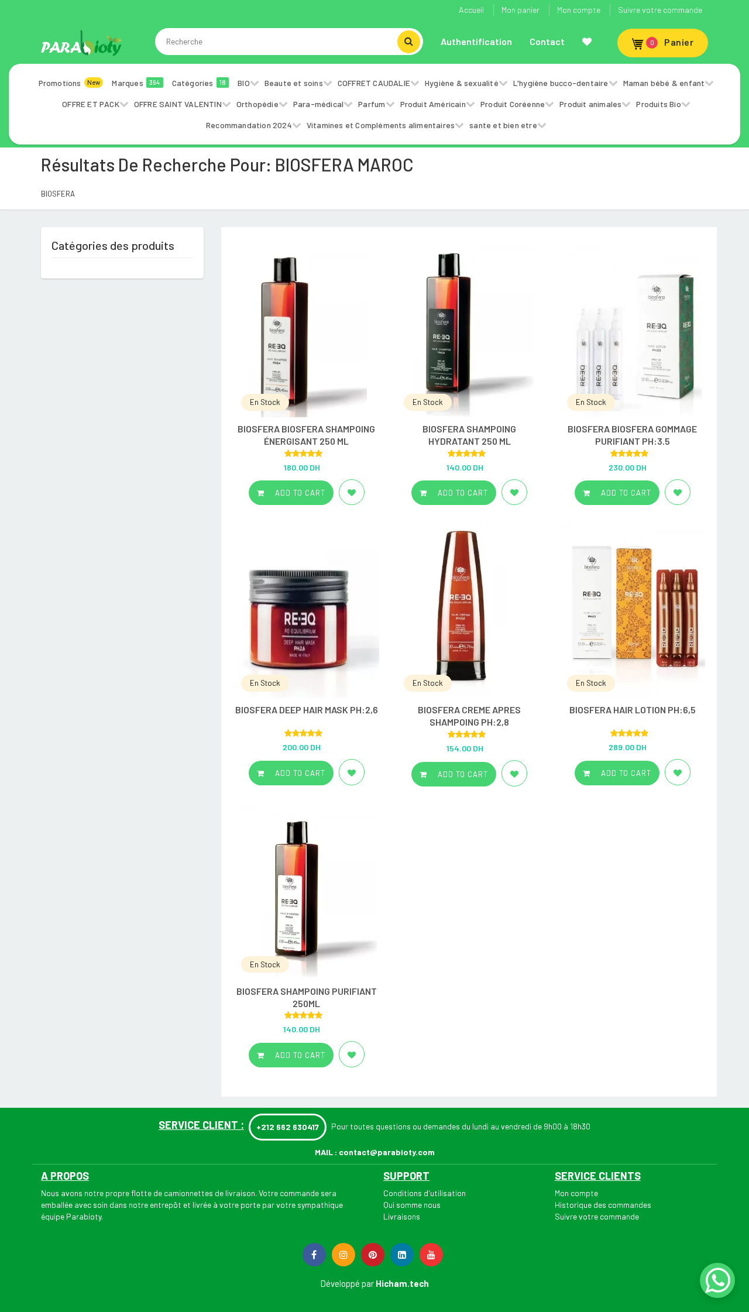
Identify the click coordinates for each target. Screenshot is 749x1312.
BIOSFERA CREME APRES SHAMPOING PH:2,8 (469, 715)
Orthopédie (257, 104)
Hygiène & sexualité (462, 83)
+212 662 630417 (287, 1127)
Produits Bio (658, 104)
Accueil (471, 10)
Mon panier (520, 10)
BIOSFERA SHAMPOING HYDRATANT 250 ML (469, 435)
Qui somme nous (412, 1205)
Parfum (371, 104)
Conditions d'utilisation (424, 1193)
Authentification (476, 41)
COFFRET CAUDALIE (374, 83)
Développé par (347, 1283)
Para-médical (318, 104)
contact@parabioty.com (387, 1152)
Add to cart (299, 492)
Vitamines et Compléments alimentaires (381, 125)
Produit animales (590, 104)
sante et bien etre (503, 125)
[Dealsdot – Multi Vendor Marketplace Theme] (82, 42)
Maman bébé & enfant (664, 83)
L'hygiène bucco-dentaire (561, 83)
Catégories (199, 83)
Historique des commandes (603, 1205)
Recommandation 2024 (249, 125)
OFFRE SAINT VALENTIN (178, 104)
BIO (244, 83)
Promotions (70, 83)
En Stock (265, 402)
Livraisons (401, 1216)
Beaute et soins (293, 83)
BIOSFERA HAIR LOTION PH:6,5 (632, 709)
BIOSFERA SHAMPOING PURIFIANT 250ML (306, 997)
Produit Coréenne (512, 104)
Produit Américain (433, 104)
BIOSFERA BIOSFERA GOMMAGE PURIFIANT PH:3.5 (632, 435)
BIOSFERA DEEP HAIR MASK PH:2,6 (306, 709)
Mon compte (578, 10)
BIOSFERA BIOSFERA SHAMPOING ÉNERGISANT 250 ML (306, 435)
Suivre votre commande (660, 10)
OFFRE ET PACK (90, 104)
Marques (136, 83)
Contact (547, 41)
